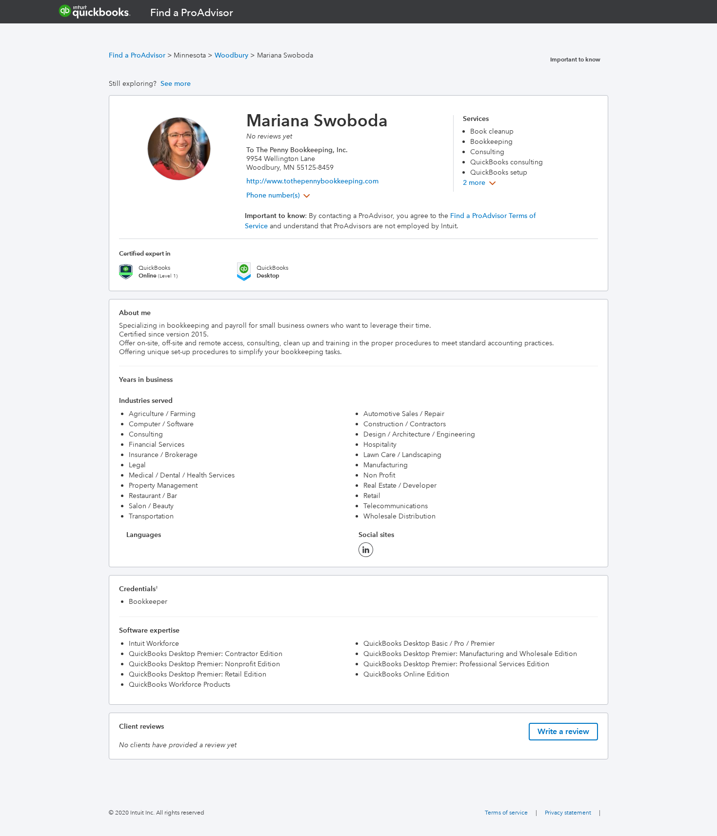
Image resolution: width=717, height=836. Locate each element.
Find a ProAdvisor (137, 55)
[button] (279, 195)
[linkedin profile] (365, 552)
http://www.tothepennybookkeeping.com (312, 181)
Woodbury (231, 55)
